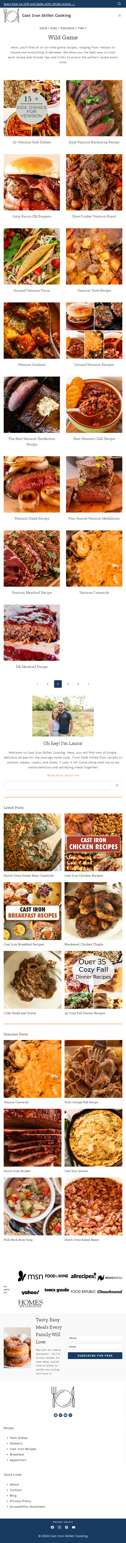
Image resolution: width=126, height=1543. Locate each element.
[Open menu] (119, 15)
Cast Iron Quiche (76, 1171)
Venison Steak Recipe (31, 518)
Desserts (16, 1443)
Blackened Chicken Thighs (84, 944)
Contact (16, 1490)
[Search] (117, 785)
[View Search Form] (119, 4)
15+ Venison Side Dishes (32, 142)
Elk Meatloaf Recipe (32, 666)
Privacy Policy (20, 1501)
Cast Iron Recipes (23, 1449)
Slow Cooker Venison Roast (94, 216)
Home (43, 27)
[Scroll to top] (118, 1531)
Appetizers (18, 1460)
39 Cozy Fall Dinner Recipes (85, 1013)
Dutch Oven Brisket (17, 1171)
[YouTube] (74, 1527)
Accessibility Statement (27, 1507)
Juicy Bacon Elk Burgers (31, 216)
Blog (13, 1495)
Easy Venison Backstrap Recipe (94, 142)
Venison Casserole (94, 592)
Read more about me (63, 775)
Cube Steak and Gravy (20, 1013)
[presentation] (32, 108)
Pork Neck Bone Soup (18, 1240)
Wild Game (67, 27)
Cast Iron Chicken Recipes (84, 875)
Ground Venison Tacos (32, 290)
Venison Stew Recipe (94, 290)
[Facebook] (52, 1527)
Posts (53, 27)
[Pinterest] (66, 1527)
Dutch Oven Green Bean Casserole (29, 875)
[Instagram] (59, 1527)
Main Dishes (18, 1438)
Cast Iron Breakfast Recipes (24, 944)
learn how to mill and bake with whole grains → (39, 4)
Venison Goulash (31, 364)
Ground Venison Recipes (94, 364)
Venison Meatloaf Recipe (32, 592)
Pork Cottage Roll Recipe (81, 1102)
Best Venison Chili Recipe (94, 438)
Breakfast (17, 1454)
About (14, 1484)
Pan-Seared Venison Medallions (94, 518)
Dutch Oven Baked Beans (82, 1240)
